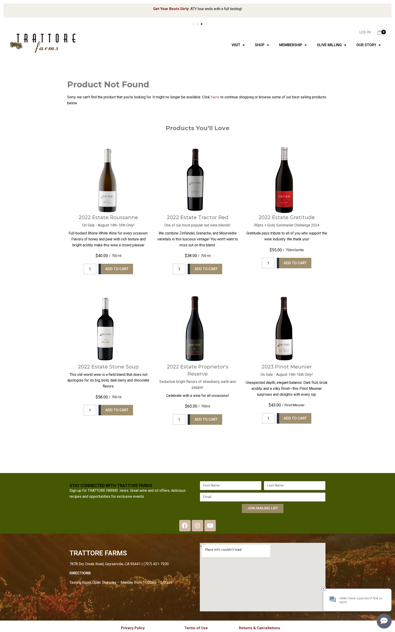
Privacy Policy (133, 628)
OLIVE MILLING (329, 45)
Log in (365, 32)
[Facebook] (185, 525)
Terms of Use (196, 628)
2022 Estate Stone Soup (108, 367)
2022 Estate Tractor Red (197, 217)
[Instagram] (197, 525)
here (215, 97)
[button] (6, 11)
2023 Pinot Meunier (287, 367)
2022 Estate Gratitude (287, 217)
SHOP (259, 45)
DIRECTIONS (80, 573)
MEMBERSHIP (290, 45)
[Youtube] (210, 525)
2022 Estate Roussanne (108, 217)
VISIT (236, 45)
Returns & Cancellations (259, 628)
